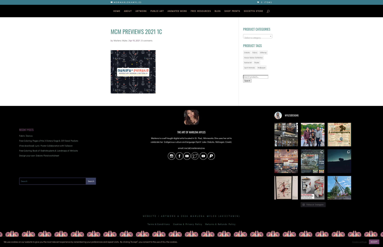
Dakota (247, 52)
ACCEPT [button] (374, 242)
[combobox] (257, 36)
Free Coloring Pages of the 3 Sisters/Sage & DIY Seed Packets (48, 140)
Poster (256, 62)
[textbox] (257, 37)
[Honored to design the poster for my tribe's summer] (339, 134)
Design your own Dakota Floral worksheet (39, 155)
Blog (218, 11)
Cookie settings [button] (359, 242)
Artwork (141, 11)
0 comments (147, 40)
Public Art (157, 11)
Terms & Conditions (159, 224)
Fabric (255, 52)
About (128, 11)
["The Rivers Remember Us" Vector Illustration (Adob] (286, 161)
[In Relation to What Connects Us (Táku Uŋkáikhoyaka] (286, 134)
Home (116, 11)
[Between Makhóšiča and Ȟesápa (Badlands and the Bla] (339, 161)
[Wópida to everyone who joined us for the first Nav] (313, 134)
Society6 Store (253, 11)
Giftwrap (263, 52)
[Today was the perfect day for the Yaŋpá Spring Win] (339, 188)
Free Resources (201, 11)
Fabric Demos (26, 135)
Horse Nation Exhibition (253, 57)
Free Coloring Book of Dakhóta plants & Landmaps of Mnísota (48, 150)
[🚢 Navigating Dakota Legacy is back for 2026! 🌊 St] (313, 161)
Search (247, 80)
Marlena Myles (120, 40)
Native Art (248, 62)
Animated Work (177, 11)
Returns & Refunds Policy (220, 224)
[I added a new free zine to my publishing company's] (313, 188)
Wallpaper (261, 67)
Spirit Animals (249, 67)
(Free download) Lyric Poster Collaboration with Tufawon (46, 145)
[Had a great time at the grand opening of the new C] (286, 188)
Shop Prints (232, 11)
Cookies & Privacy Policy (187, 224)
